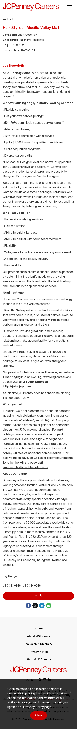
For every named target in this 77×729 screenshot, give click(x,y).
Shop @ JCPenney (38, 659)
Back (10, 19)
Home (39, 628)
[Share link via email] (48, 605)
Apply (38, 596)
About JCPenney (38, 636)
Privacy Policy (34, 707)
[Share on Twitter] (35, 605)
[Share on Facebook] (28, 605)
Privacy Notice (39, 652)
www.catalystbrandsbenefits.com (25, 467)
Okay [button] (38, 715)
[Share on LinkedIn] (41, 605)
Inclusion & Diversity (38, 644)
